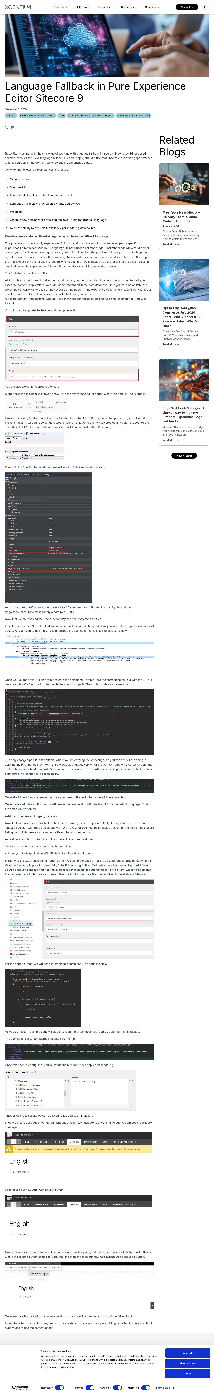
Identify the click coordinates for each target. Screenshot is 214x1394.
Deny (188, 1373)
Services (59, 7)
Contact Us (187, 7)
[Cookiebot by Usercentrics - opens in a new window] (20, 1388)
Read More (169, 244)
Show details (163, 1387)
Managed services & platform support (90, 115)
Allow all (188, 1353)
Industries (104, 7)
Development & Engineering (133, 115)
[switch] (90, 1387)
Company (151, 7)
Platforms (81, 7)
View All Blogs (184, 455)
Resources (127, 7)
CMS (62, 115)
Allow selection (187, 1363)
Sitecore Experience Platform (37, 115)
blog (7, 266)
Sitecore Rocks (14, 422)
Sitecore (11, 115)
